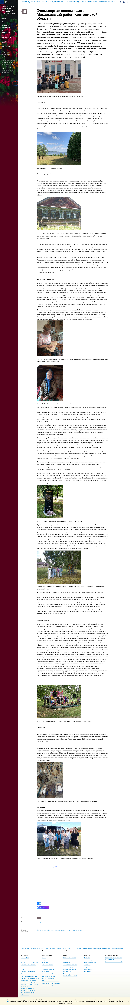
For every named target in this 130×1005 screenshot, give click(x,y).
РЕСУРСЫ (87, 955)
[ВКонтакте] (38, 903)
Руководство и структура (27, 960)
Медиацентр (87, 967)
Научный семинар (7, 22)
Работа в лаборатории (6, 31)
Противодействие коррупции (29, 976)
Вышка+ (44, 967)
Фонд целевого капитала (27, 974)
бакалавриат (70, 922)
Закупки (23, 969)
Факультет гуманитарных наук (84, 948)
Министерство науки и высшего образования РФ (113, 958)
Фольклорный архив (6, 41)
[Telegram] (40, 903)
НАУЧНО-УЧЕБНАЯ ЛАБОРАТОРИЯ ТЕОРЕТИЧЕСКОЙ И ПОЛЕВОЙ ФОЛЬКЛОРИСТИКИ (8, 10)
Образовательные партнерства (50, 981)
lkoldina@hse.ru (10, 67)
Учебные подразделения (68, 948)
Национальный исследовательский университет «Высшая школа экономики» (41, 948)
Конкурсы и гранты (68, 971)
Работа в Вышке (25, 995)
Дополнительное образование (50, 974)
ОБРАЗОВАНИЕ (47, 955)
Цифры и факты (25, 957)
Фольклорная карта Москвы (6, 36)
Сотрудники (6, 46)
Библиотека (87, 957)
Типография (87, 964)
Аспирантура (45, 971)
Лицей (44, 957)
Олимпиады (45, 962)
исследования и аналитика (44, 922)
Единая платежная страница (28, 992)
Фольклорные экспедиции (6, 26)
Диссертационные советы (70, 964)
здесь (98, 1000)
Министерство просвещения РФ (113, 961)
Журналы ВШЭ (88, 969)
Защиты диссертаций (68, 967)
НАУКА (65, 955)
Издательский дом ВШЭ (90, 960)
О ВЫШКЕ (24, 955)
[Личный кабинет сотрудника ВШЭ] (123, 2)
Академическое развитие (69, 969)
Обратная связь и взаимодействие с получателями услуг (51, 984)
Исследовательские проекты (70, 960)
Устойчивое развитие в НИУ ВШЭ (29, 962)
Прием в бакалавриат (47, 964)
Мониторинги (66, 962)
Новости (4, 18)
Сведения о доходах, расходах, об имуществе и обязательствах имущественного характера (30, 980)
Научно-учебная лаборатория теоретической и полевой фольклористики (59, 930)
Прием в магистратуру (48, 969)
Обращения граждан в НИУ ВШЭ (29, 971)
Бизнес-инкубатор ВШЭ (48, 978)
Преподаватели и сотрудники (28, 964)
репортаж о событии (59, 922)
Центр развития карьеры (48, 976)
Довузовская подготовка (48, 960)
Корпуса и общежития (27, 967)
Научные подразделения (69, 957)
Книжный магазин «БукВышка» (91, 962)
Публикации (87, 971)
